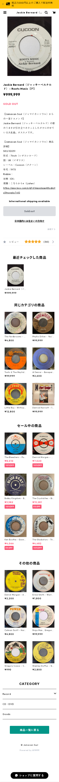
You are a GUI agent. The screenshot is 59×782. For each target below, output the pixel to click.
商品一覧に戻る (29, 730)
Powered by (26, 750)
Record (7, 694)
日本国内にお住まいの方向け (29, 221)
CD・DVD (8, 704)
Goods (6, 714)
